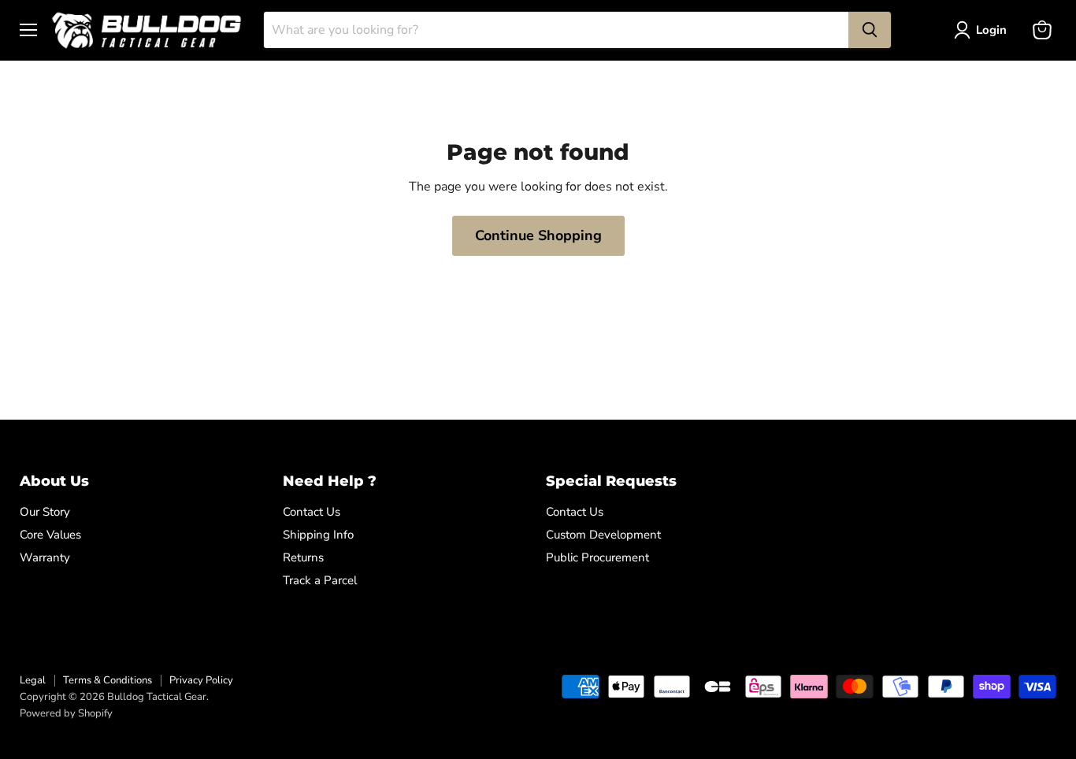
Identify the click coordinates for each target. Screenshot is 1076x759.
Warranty (45, 557)
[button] (983, 29)
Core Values (50, 534)
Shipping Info (318, 534)
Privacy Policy (201, 680)
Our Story (45, 512)
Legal (33, 680)
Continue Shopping (538, 235)
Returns (303, 557)
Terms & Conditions (107, 680)
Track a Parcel (320, 580)
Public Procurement (597, 557)
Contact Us (311, 512)
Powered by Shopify (66, 713)
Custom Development (603, 534)
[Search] (869, 30)
